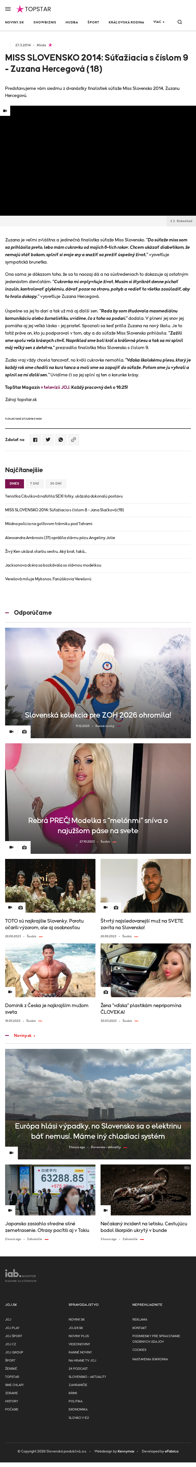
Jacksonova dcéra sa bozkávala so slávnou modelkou (53, 565)
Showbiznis (44, 22)
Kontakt (139, 1328)
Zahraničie (78, 1385)
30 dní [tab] (56, 483)
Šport (93, 22)
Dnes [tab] (14, 483)
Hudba (72, 22)
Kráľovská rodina (126, 22)
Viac (157, 22)
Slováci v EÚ (79, 1418)
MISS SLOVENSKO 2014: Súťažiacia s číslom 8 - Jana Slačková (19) (64, 510)
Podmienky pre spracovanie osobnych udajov (156, 1339)
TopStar (12, 1377)
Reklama (139, 1319)
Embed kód (184, 221)
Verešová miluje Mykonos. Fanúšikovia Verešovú (48, 579)
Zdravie (11, 1393)
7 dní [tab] (34, 483)
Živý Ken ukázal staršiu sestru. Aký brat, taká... (46, 552)
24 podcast (78, 1368)
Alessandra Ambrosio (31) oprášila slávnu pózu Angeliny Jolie (60, 538)
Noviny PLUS (79, 1336)
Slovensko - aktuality (87, 1377)
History (11, 1401)
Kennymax (126, 1451)
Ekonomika (78, 1409)
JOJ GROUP (14, 1352)
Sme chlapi (14, 1385)
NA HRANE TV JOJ (82, 1360)
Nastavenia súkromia (150, 1359)
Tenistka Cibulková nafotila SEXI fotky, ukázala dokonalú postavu (64, 496)
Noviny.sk (14, 22)
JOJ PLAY (12, 1328)
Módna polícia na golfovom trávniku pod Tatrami (48, 524)
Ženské (11, 1368)
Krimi (73, 1393)
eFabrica (171, 1451)
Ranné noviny (80, 1352)
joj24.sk (76, 1328)
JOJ (8, 1319)
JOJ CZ (10, 1344)
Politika (75, 1401)
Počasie (11, 1409)
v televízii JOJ (55, 387)
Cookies (139, 1350)
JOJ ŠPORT (13, 1336)
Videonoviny (79, 1344)
